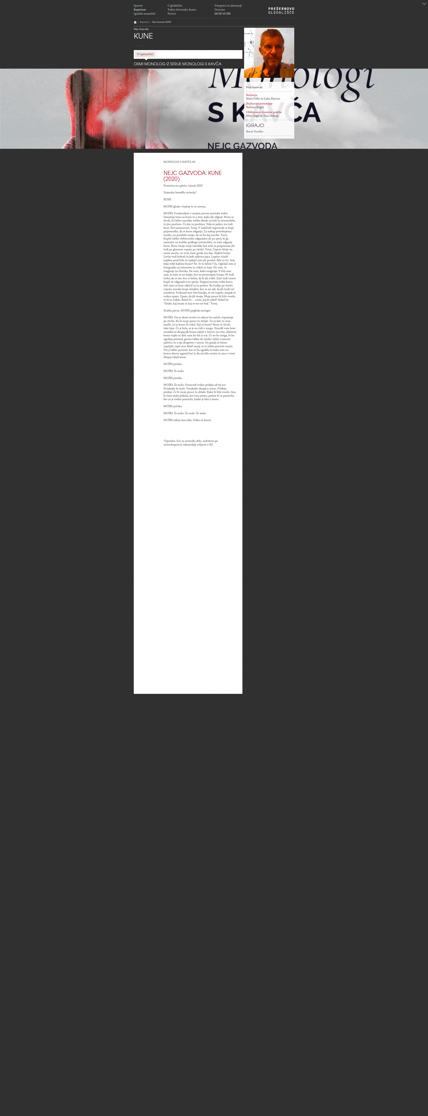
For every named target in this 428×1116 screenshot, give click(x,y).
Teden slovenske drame (182, 9)
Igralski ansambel (144, 13)
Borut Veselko (254, 131)
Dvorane (220, 9)
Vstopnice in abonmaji (228, 5)
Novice (172, 13)
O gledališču (175, 5)
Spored (138, 5)
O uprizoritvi (145, 54)
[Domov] (281, 10)
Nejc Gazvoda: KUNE (161, 22)
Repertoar (140, 9)
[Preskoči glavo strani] (424, 4)
